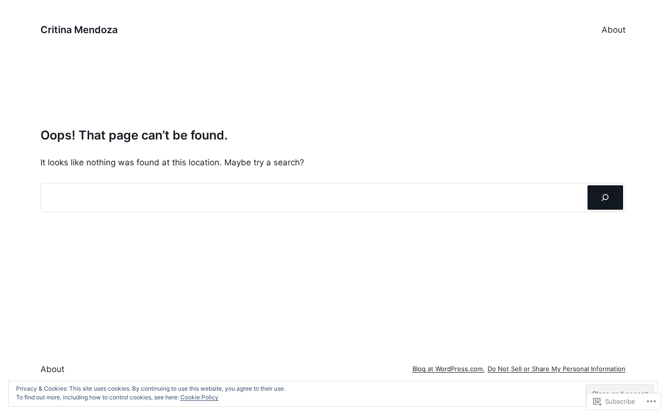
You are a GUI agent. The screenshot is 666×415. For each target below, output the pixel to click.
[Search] (605, 197)
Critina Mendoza (79, 30)
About (614, 30)
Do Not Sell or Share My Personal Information (557, 369)
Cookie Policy (199, 397)
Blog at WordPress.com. (448, 369)
